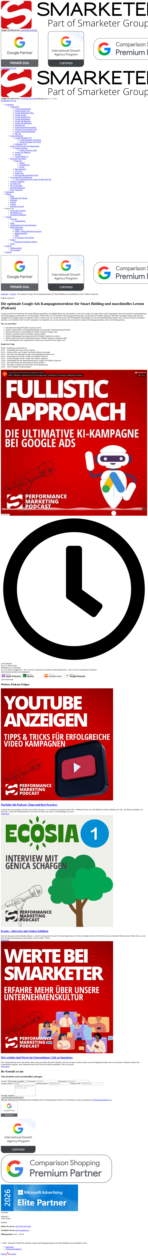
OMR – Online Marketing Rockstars (28, 231)
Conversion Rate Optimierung (21, 177)
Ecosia (21, 167)
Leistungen (10, 105)
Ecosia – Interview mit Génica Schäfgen (24, 931)
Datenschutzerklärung (101, 1100)
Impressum (10, 1247)
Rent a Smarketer (16, 190)
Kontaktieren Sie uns (8, 68)
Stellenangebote (16, 248)
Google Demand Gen (23, 117)
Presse (12, 244)
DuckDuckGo (24, 165)
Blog (12, 196)
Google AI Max (20, 115)
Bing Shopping (20, 169)
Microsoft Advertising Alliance (26, 242)
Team (12, 223)
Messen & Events (16, 227)
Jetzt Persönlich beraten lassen (12, 1098)
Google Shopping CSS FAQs (30, 142)
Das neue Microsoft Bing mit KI (26, 175)
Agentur (9, 217)
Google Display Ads (22, 111)
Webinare (13, 200)
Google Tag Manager (22, 152)
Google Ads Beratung (23, 121)
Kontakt (8, 252)
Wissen (8, 194)
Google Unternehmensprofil (25, 132)
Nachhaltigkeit (20, 221)
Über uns (13, 219)
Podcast (13, 202)
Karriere (9, 246)
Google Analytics (21, 148)
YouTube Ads (20, 125)
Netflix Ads (19, 173)
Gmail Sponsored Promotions (25, 127)
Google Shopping (16, 136)
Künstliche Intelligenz (18, 215)
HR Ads (18, 134)
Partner (12, 240)
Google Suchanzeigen (23, 109)
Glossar (13, 204)
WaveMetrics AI (16, 213)
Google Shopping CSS (23, 138)
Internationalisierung (17, 188)
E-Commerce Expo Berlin (24, 238)
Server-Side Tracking (18, 211)
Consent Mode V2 (21, 157)
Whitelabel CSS (20, 144)
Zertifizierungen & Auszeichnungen (23, 225)
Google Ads (14, 107)
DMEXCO (19, 229)
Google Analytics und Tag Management (24, 146)
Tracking (18, 154)
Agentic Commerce (17, 181)
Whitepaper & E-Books (18, 198)
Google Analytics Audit (28, 150)
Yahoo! (22, 163)
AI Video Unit (15, 184)
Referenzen (10, 192)
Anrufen (13, 1254)
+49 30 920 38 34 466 (29, 30)
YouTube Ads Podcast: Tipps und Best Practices (29, 804)
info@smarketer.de (22, 1230)
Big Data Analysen (17, 206)
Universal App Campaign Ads (26, 130)
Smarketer (4, 294)
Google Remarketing (22, 119)
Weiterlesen (5, 814)
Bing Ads (18, 161)
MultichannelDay (21, 233)
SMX (17, 236)
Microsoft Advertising (18, 159)
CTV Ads (18, 171)
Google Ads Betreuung (23, 123)
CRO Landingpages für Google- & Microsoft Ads (33, 179)
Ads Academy (15, 250)
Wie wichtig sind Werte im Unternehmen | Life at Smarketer (37, 1057)
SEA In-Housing (16, 186)
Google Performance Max (24, 113)
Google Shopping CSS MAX (30, 140)
